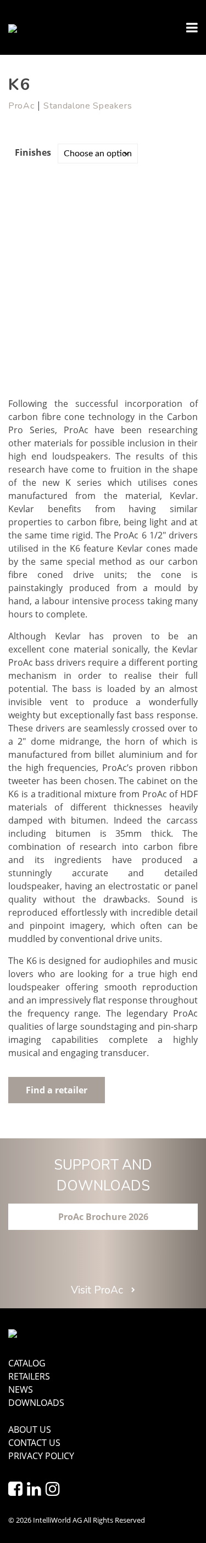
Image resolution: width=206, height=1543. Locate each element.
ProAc (21, 106)
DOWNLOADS (36, 1403)
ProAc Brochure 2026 (103, 1217)
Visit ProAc (98, 1290)
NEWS (20, 1389)
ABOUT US (29, 1429)
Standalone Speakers (87, 106)
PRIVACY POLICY (41, 1456)
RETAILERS (29, 1376)
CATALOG (27, 1363)
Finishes (33, 152)
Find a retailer (56, 1090)
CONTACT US (34, 1443)
